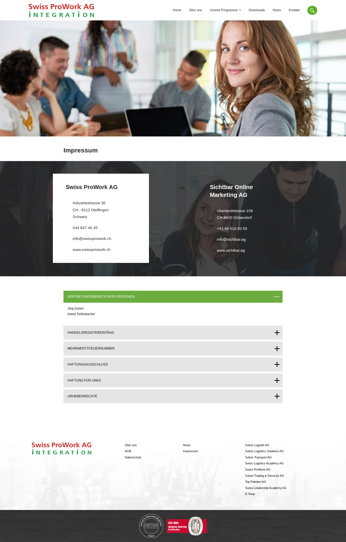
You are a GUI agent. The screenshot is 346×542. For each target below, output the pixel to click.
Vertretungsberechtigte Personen (101, 296)
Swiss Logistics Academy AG (264, 463)
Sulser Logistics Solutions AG (264, 451)
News (277, 10)
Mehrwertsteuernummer (91, 348)
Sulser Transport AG (258, 457)
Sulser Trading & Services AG (264, 475)
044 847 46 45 (85, 228)
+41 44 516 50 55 (232, 228)
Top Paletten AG (255, 481)
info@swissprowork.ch (92, 238)
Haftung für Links (84, 380)
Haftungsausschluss (87, 364)
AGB (128, 451)
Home (177, 10)
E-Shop (250, 494)
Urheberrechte (82, 396)
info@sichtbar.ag (231, 239)
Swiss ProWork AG (258, 469)
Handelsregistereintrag (90, 332)
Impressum (190, 451)
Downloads (257, 10)
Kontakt (294, 10)
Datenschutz (133, 457)
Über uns (195, 10)
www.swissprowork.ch (92, 249)
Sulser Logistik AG (257, 445)
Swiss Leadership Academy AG (266, 488)
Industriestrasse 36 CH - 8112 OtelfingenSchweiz (91, 210)
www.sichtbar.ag (231, 250)
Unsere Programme (224, 10)
